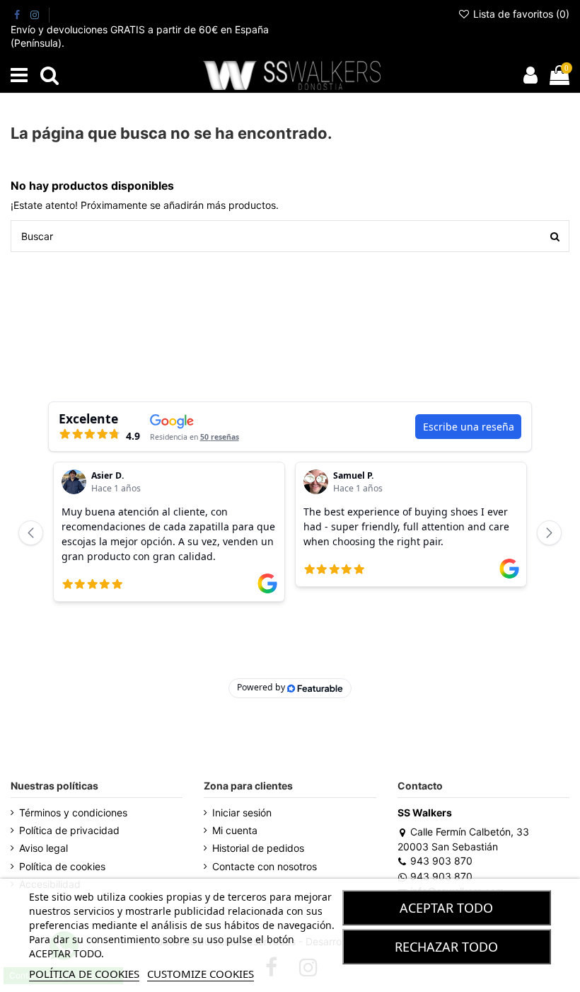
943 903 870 (441, 861)
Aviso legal (43, 848)
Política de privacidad (69, 830)
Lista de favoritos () (519, 14)
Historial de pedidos (258, 848)
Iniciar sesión (242, 812)
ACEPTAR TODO (446, 907)
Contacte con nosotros (264, 866)
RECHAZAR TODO (446, 946)
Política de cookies (62, 866)
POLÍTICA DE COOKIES (84, 974)
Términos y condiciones (73, 812)
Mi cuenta (234, 830)
